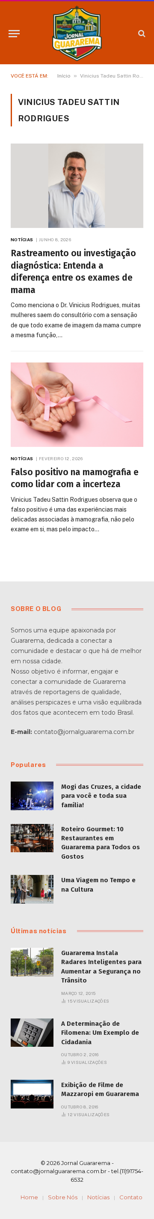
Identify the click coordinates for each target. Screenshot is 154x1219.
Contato (130, 1197)
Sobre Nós (62, 1197)
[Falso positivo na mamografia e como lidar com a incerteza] (77, 404)
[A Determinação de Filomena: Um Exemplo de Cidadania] (32, 1032)
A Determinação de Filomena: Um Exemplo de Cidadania (100, 1033)
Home (29, 1197)
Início (64, 76)
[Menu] (14, 33)
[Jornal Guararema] (77, 33)
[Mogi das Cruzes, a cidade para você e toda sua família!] (32, 796)
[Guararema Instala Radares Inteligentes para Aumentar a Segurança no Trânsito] (32, 962)
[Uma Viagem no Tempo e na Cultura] (32, 889)
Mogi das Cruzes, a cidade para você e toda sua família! (101, 796)
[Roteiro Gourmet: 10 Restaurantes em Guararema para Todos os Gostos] (32, 838)
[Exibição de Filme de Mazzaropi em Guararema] (32, 1094)
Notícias (98, 1197)
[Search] (140, 33)
